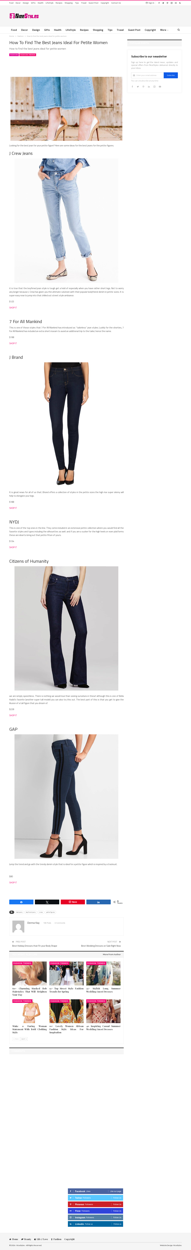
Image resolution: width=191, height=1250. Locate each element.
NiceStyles (177, 1245)
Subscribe (171, 75)
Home (15, 1239)
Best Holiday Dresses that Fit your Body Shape (34, 946)
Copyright (105, 2)
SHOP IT (13, 307)
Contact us (116, 2)
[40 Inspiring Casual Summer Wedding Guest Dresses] (103, 1011)
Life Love (42, 1239)
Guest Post (93, 2)
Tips (77, 2)
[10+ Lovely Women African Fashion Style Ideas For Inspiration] (66, 1011)
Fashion (14, 55)
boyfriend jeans (31, 912)
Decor (18, 2)
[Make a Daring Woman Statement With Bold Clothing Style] (29, 1011)
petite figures (50, 912)
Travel (83, 2)
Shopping (69, 2)
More (163, 30)
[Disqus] (66, 1093)
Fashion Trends (27, 55)
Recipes (59, 2)
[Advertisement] (127, 15)
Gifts (33, 2)
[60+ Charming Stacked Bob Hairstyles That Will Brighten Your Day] (29, 973)
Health (40, 2)
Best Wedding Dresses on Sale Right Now (101, 946)
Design (26, 2)
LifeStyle (49, 2)
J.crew (41, 912)
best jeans (19, 912)
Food (11, 2)
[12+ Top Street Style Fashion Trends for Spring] (66, 973)
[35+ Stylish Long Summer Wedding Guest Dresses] (103, 973)
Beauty (27, 1239)
